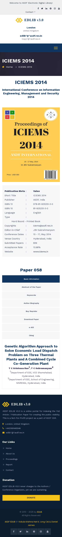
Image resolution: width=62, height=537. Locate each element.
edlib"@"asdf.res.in (15, 432)
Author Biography (31, 303)
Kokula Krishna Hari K (29, 521)
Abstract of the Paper (31, 287)
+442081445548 (13, 428)
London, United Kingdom (17, 424)
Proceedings (12, 459)
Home (9, 67)
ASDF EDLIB (10, 521)
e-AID (31, 327)
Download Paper (31, 319)
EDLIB (40, 511)
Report (9, 464)
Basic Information (31, 279)
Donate (31, 498)
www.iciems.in (40, 251)
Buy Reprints (31, 311)
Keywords (31, 295)
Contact (29, 12)
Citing (31, 335)
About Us (10, 453)
